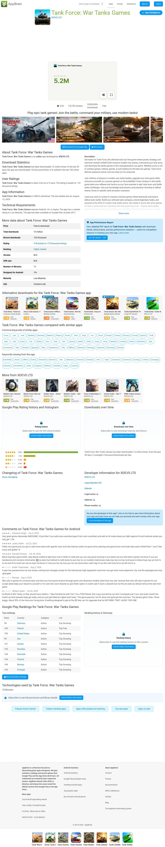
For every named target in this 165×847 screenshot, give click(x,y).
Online (145, 360)
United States (23, 633)
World (17, 360)
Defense (47, 366)
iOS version (97, 147)
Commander (18, 366)
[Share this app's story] (103, 95)
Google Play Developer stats (75, 779)
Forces (134, 335)
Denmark (21, 654)
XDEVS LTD (25, 375)
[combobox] (89, 4)
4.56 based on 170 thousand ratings (50, 243)
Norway (20, 664)
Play (63, 347)
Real (17, 347)
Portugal (21, 669)
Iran (19, 638)
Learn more (123, 233)
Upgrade (34, 347)
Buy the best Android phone (75, 797)
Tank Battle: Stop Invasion (92, 312)
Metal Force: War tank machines (32, 394)
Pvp (30, 341)
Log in (158, 4)
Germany (21, 623)
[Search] (102, 4)
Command (7, 347)
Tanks (88, 341)
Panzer (109, 335)
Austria (20, 644)
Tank (55, 341)
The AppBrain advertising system (118, 808)
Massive (41, 335)
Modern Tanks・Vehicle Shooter (72, 394)
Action (131, 341)
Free (22, 335)
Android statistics (71, 773)
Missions (70, 360)
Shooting (110, 347)
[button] (123, 494)
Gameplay (155, 360)
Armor (22, 341)
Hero (98, 360)
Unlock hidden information (41, 436)
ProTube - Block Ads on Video (33, 811)
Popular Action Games (25, 709)
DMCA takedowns (112, 791)
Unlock (143, 335)
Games (72, 341)
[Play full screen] (111, 95)
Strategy (90, 347)
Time (76, 335)
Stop (84, 335)
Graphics (37, 366)
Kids (6, 341)
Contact (108, 773)
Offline (25, 360)
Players (59, 335)
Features (6, 366)
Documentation (111, 785)
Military (72, 347)
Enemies (89, 360)
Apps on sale (144, 709)
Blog (107, 803)
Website (88, 488)
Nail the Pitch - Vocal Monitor (33, 817)
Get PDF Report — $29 (97, 238)
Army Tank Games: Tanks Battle (32, 312)
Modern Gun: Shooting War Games (11, 394)
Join (14, 335)
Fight (107, 360)
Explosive (100, 347)
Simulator (116, 360)
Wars (44, 347)
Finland (20, 659)
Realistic (31, 335)
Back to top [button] (158, 823)
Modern (114, 341)
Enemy (33, 360)
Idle (61, 360)
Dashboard (131, 4)
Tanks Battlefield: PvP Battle (132, 312)
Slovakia (21, 649)
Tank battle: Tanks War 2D (152, 312)
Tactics (117, 335)
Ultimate (81, 347)
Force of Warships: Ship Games (92, 394)
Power (67, 335)
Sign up (145, 4)
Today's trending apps (56, 709)
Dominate (127, 360)
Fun (92, 335)
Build (29, 366)
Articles (108, 797)
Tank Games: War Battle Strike (72, 312)
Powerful (42, 360)
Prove (100, 335)
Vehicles (56, 366)
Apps (111, 4)
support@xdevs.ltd (92, 483)
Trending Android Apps (73, 785)
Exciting (136, 360)
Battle (80, 341)
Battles (25, 347)
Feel (14, 341)
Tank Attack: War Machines (112, 312)
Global (39, 341)
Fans (47, 341)
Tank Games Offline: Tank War (52, 312)
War (63, 341)
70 (35, 266)
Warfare (52, 360)
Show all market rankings (16, 677)
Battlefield (7, 360)
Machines (141, 341)
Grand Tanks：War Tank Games (112, 394)
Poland (20, 628)
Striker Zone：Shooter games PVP (52, 394)
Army (105, 341)
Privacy (108, 779)
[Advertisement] (79, 43)
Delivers (50, 335)
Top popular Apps (71, 791)
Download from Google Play (75, 147)
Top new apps (121, 709)
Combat (123, 341)
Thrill (151, 335)
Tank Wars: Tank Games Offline (11, 312)
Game (97, 341)
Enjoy (65, 366)
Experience (53, 347)
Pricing (120, 4)
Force (6, 335)
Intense (120, 347)
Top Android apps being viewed (34, 799)
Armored (79, 360)
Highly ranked (40, 249)
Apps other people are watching (90, 709)
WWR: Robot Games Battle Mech (132, 394)
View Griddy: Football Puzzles (34, 805)
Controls (74, 366)
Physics (126, 335)
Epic (150, 341)
